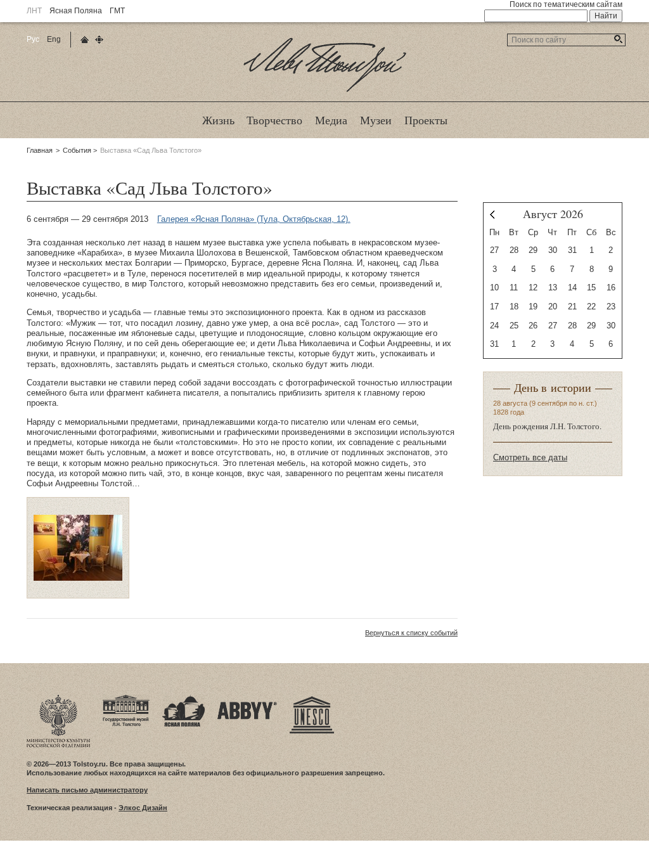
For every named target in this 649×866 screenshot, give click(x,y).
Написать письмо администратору (87, 790)
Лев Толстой (324, 91)
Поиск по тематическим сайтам (566, 4)
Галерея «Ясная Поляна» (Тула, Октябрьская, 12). (253, 219)
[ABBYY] (247, 698)
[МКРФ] (58, 698)
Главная (40, 150)
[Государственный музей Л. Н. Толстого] (126, 698)
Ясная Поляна (75, 10)
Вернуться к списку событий (411, 633)
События (77, 150)
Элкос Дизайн (143, 807)
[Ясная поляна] (183, 698)
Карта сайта (99, 40)
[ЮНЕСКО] (312, 698)
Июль (492, 214)
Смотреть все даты (530, 457)
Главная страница (84, 40)
